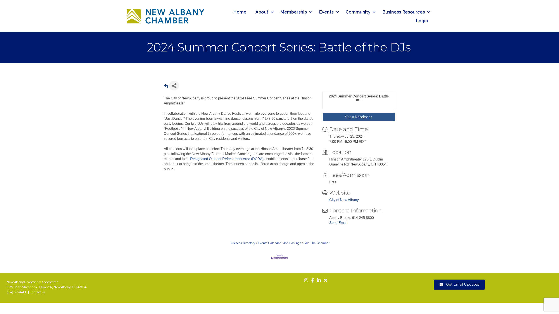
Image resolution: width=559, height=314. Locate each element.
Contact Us (37, 292)
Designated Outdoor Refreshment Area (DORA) (227, 159)
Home (240, 12)
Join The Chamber (317, 243)
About (261, 12)
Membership (293, 12)
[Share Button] (174, 85)
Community (358, 12)
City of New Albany (344, 200)
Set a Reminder (358, 117)
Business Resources (403, 12)
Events (326, 12)
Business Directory (242, 243)
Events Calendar (269, 243)
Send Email (338, 223)
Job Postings (292, 243)
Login (422, 20)
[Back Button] (166, 86)
